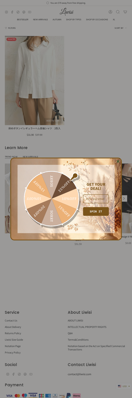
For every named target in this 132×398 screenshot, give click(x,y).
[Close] (118, 161)
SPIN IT (96, 211)
